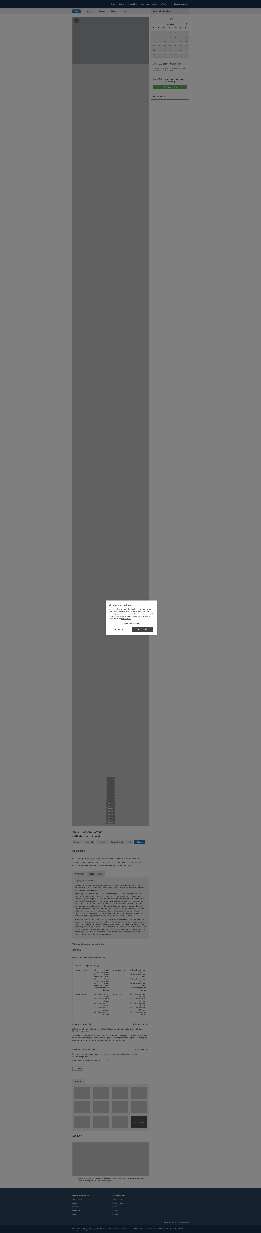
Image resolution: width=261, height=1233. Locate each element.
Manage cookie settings (131, 623)
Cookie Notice (126, 619)
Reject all (119, 629)
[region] (131, 617)
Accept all (143, 629)
